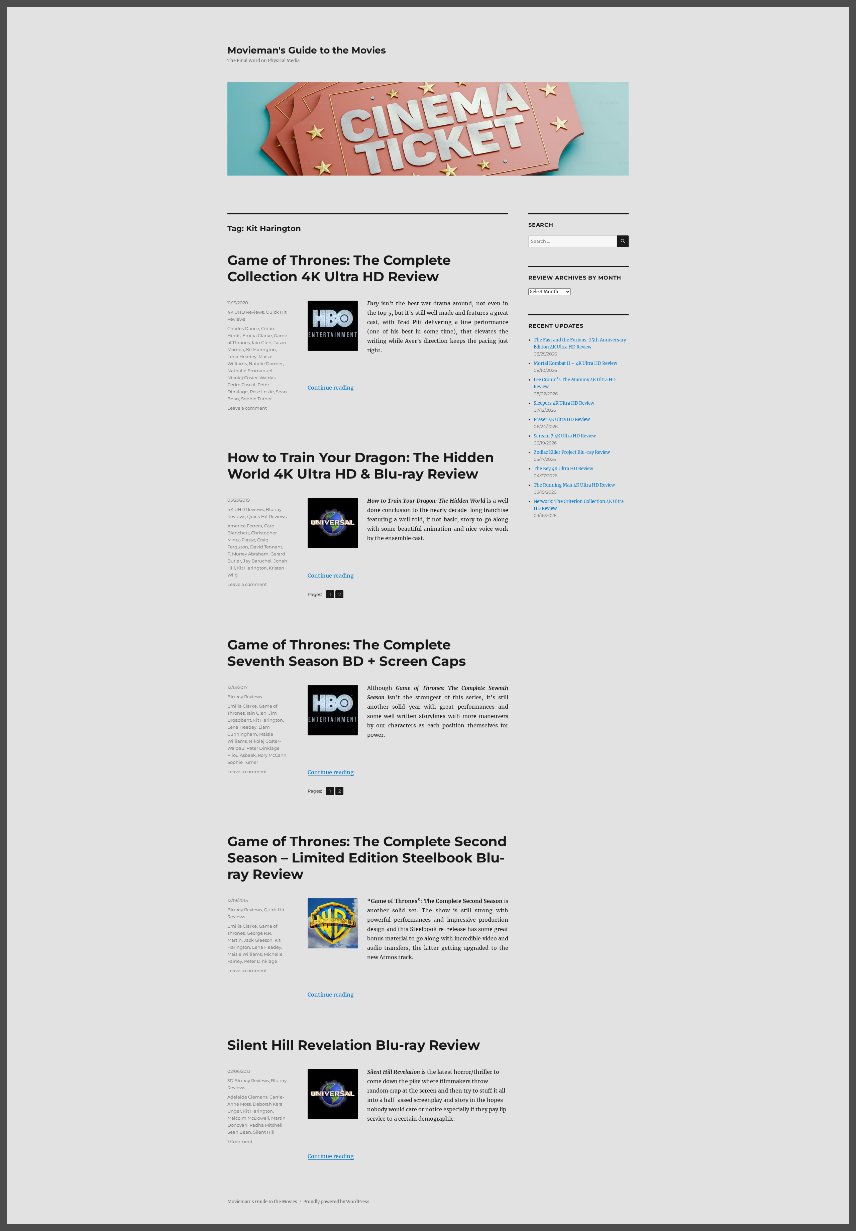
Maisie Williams (244, 954)
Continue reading (331, 387)
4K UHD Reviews (245, 312)
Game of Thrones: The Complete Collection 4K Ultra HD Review (339, 268)
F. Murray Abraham (248, 553)
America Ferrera (244, 525)
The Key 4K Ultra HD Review (563, 469)
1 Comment (239, 1141)
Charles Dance (243, 328)
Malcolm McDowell (248, 1118)
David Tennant (266, 546)
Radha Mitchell (266, 1125)
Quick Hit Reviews (267, 516)
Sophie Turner (256, 398)
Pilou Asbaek (241, 755)
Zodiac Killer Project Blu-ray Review (572, 452)
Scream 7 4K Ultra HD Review (565, 436)
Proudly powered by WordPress (336, 1202)
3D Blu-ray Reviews (248, 1080)
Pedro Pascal (241, 384)
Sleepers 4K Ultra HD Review (564, 403)
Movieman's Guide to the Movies (306, 50)
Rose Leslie (262, 391)
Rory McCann (272, 755)
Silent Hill (264, 1132)
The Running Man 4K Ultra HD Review (574, 485)
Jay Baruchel (257, 560)
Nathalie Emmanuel (250, 370)
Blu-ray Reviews (244, 696)
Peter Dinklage (263, 748)
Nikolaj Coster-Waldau (252, 377)
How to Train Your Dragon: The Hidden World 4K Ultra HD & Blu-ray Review (360, 465)
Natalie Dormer (266, 363)
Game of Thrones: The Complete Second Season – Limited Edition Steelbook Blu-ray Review (367, 857)
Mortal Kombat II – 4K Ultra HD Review (575, 363)
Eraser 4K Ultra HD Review (562, 419)
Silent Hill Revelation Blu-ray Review (353, 1045)
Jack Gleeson (258, 940)
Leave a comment (247, 408)
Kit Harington (261, 349)
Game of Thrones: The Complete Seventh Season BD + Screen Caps (346, 652)
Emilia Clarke (257, 335)
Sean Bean (239, 1132)
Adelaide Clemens (247, 1097)
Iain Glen (262, 342)
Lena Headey (241, 356)
